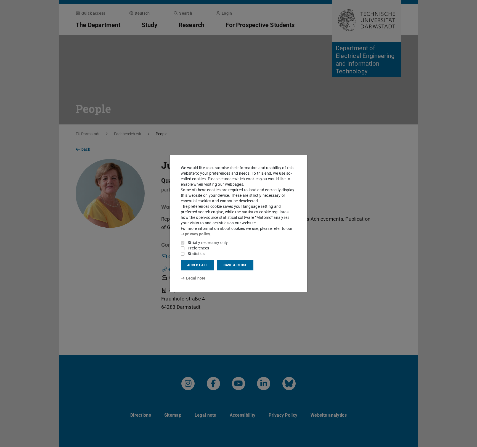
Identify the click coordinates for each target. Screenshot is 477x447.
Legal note (196, 278)
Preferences (198, 248)
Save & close (235, 265)
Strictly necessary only (208, 242)
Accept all (197, 265)
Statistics (196, 253)
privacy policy (197, 234)
